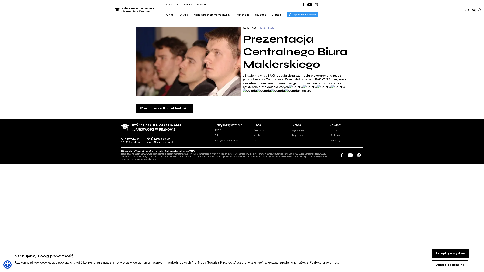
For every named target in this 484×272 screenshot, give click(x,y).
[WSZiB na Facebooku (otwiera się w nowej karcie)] (303, 4)
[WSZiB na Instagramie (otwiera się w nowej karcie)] (316, 4)
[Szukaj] (478, 10)
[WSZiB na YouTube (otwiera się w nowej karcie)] (309, 4)
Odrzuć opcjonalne (450, 265)
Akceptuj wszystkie (450, 253)
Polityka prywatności (325, 262)
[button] (7, 264)
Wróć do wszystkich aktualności (164, 108)
